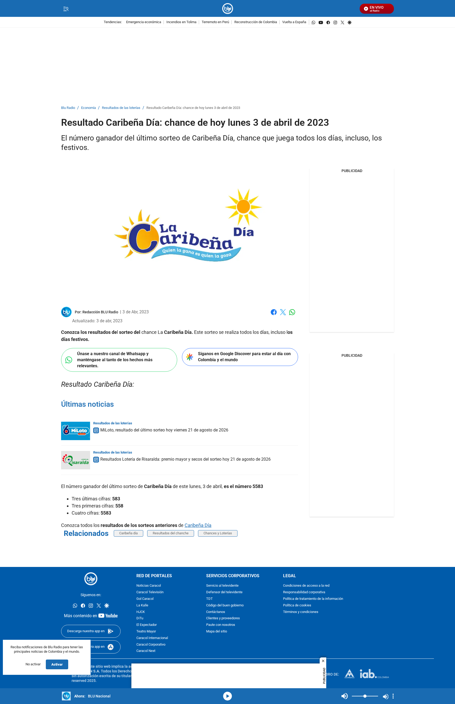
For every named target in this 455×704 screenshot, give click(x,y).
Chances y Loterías (218, 533)
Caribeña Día (198, 525)
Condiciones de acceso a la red (306, 585)
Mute (345, 696)
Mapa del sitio (216, 631)
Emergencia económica (143, 22)
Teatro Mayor (146, 631)
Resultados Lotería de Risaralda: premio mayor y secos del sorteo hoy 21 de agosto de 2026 (185, 459)
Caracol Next (145, 651)
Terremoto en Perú (215, 22)
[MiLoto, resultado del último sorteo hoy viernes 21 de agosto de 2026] (75, 431)
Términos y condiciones (300, 612)
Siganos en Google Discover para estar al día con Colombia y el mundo (244, 356)
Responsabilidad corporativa (304, 592)
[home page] (227, 8)
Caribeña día (128, 533)
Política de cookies (297, 605)
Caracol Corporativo (150, 644)
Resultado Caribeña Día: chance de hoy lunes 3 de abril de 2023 (193, 108)
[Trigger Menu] (65, 8)
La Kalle (142, 605)
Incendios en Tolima (181, 22)
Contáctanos (215, 612)
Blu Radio (68, 108)
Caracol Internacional (152, 638)
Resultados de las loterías (121, 108)
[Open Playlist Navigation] (393, 696)
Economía (88, 108)
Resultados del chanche (171, 533)
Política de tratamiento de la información (313, 599)
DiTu (139, 618)
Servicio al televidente (222, 585)
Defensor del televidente (224, 592)
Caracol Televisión (150, 592)
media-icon (227, 696)
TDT (209, 599)
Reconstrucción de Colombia (255, 22)
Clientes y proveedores (223, 618)
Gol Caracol (145, 599)
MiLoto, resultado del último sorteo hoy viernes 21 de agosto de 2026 (164, 430)
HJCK (140, 612)
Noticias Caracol (148, 585)
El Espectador (146, 625)
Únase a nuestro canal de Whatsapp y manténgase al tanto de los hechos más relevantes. (114, 359)
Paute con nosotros (220, 625)
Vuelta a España (294, 22)
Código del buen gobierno (225, 605)
